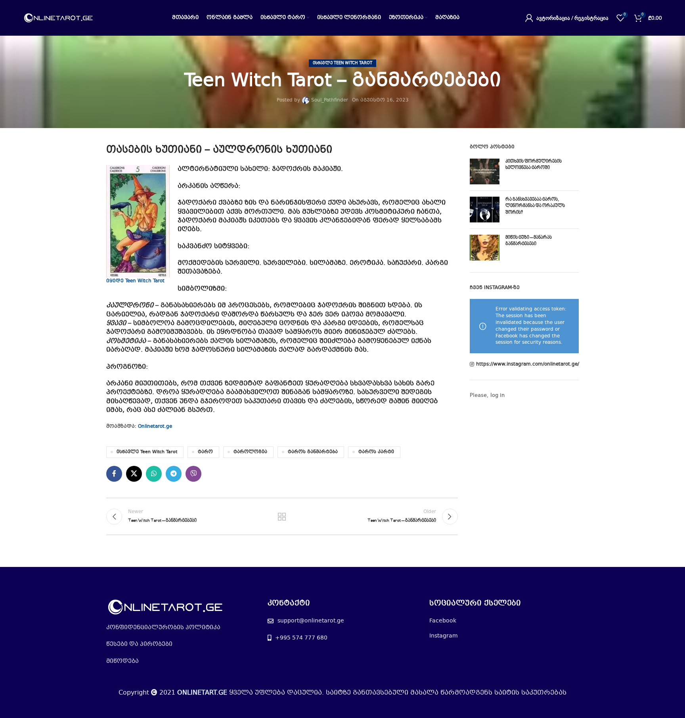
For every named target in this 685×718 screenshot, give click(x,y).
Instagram (443, 636)
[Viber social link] (193, 474)
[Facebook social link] (114, 474)
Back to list (281, 517)
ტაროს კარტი (376, 452)
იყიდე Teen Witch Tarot (135, 281)
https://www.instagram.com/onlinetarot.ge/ (527, 364)
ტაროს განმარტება (313, 452)
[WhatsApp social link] (154, 474)
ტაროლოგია (250, 452)
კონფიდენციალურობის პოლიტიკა (163, 627)
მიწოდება (122, 661)
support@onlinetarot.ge (310, 621)
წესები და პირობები (139, 644)
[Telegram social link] (174, 474)
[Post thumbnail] (484, 171)
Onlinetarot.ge (155, 426)
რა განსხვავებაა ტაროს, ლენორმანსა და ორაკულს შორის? (535, 206)
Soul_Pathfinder (329, 100)
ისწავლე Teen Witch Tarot (342, 63)
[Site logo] (58, 17)
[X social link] (134, 474)
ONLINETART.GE (202, 693)
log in (497, 395)
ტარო (205, 452)
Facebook (442, 621)
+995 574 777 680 (301, 638)
